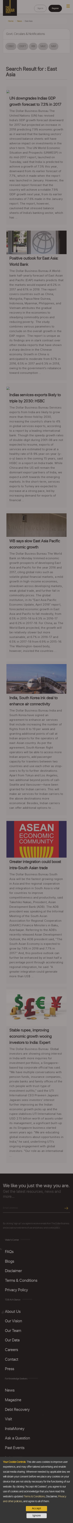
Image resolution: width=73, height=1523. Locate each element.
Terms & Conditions (34, 1496)
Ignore (37, 1515)
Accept (36, 1508)
